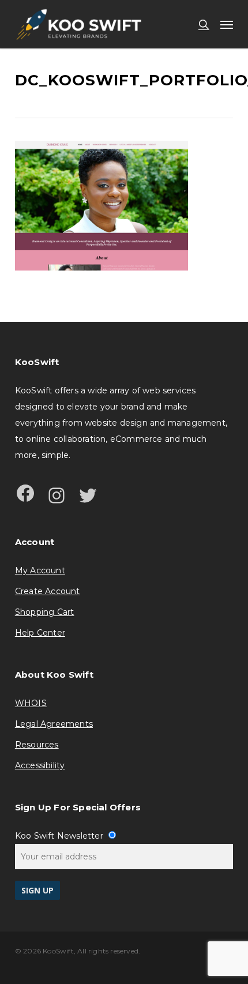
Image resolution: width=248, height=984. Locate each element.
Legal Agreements (54, 724)
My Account (40, 570)
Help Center (40, 633)
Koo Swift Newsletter (60, 836)
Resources (37, 744)
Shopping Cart (44, 612)
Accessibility (40, 765)
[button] (226, 24)
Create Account (47, 591)
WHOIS (31, 703)
